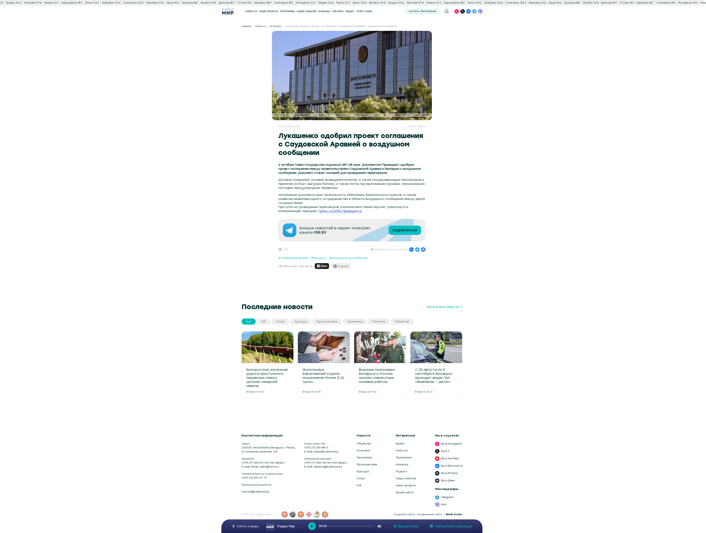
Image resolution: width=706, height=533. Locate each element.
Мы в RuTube (449, 473)
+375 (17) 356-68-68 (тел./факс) (325, 462)
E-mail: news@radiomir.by (321, 451)
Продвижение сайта (429, 514)
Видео (400, 443)
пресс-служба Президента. (340, 211)
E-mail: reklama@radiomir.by (323, 466)
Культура (363, 471)
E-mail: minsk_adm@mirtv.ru (260, 466)
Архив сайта (404, 492)
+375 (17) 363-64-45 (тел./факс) (263, 462)
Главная (246, 26)
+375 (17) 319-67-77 (254, 477)
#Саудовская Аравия (293, 258)
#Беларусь (319, 258)
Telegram (447, 497)
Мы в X (445, 451)
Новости (260, 26)
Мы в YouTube (450, 458)
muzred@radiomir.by (255, 491)
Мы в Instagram (451, 443)
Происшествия (367, 464)
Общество (364, 443)
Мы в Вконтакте (451, 465)
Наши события (406, 478)
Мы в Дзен (448, 480)
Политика (275, 26)
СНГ (359, 485)
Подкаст (401, 471)
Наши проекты (406, 485)
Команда (402, 464)
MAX (443, 504)
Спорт (361, 478)
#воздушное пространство (348, 258)
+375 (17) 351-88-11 (316, 447)
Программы (404, 457)
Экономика (364, 457)
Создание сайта (404, 514)
